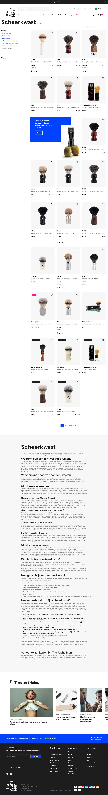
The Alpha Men (55, 748)
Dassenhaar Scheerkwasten (10, 40)
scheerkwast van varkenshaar (32, 548)
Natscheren (65, 461)
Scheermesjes (6, 51)
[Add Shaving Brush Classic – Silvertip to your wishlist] (51, 162)
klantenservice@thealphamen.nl (30, 786)
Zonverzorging (72, 768)
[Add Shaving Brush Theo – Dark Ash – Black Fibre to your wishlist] (103, 204)
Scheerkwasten (6, 38)
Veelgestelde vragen (56, 754)
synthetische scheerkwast (33, 540)
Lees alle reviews (95, 737)
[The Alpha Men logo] (10, 12)
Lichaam (70, 760)
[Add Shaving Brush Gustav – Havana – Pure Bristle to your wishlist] (77, 78)
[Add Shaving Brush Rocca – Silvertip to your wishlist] (77, 204)
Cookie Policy (54, 771)
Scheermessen (6, 35)
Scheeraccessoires (7, 48)
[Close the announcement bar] (105, 2)
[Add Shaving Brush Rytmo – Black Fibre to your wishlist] (103, 33)
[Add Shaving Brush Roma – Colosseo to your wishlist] (77, 382)
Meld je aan (35, 756)
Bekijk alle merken (92, 766)
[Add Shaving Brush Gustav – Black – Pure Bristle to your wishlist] (77, 162)
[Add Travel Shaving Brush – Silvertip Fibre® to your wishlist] (51, 33)
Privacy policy (67, 790)
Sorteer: (88, 27)
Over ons (52, 757)
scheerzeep (24, 463)
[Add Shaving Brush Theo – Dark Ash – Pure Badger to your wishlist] (51, 78)
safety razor (48, 463)
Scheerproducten (6, 33)
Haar (69, 752)
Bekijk (39, 132)
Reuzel (88, 752)
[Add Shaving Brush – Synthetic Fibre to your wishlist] (51, 340)
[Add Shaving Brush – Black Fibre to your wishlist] (103, 249)
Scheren (3, 30)
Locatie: (8, 768)
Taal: (17, 768)
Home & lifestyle (73, 774)
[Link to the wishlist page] (97, 15)
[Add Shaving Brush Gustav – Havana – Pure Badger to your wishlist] (77, 33)
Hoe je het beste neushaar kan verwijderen (87, 719)
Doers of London (91, 763)
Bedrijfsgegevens (55, 760)
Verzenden (53, 765)
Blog (11, 681)
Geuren (70, 765)
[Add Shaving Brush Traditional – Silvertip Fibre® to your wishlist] (77, 295)
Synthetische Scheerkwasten (10, 43)
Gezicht (82, 714)
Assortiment (72, 748)
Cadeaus (70, 771)
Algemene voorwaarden (56, 790)
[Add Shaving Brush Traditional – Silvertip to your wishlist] (77, 249)
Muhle (88, 760)
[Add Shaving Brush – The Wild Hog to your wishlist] (103, 78)
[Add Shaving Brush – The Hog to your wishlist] (103, 340)
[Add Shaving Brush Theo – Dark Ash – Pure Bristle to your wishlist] (51, 382)
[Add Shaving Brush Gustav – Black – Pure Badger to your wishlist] (103, 162)
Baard (106, 714)
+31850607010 (25, 784)
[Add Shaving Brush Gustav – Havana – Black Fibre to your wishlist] (103, 120)
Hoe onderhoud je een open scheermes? (65, 718)
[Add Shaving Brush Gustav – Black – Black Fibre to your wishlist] (51, 204)
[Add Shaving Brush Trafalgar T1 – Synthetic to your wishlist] (77, 340)
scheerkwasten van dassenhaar (32, 488)
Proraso (89, 754)
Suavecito (89, 757)
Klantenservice (54, 752)
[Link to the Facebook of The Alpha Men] (11, 774)
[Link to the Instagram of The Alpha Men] (7, 774)
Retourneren (53, 768)
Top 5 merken (91, 748)
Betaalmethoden (55, 763)
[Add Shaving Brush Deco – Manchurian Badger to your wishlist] (51, 295)
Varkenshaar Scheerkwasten (10, 46)
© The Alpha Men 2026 (55, 788)
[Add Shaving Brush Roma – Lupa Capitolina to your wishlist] (51, 249)
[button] (14, 30)
